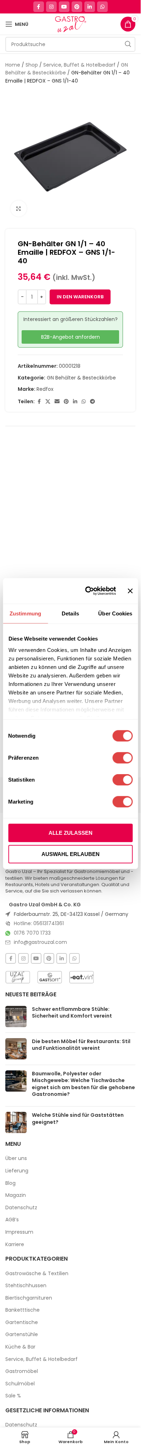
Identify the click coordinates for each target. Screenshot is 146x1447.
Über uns (16, 1158)
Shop (32, 64)
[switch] (122, 758)
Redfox (45, 389)
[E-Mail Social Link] (57, 401)
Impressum (19, 1232)
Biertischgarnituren (28, 1298)
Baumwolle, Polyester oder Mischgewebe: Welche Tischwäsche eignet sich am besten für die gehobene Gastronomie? (83, 1084)
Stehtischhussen (25, 1285)
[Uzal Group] (17, 977)
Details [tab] (70, 613)
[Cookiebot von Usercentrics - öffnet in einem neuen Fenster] (87, 591)
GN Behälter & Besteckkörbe (81, 377)
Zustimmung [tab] (25, 613)
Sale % (13, 1395)
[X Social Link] (47, 401)
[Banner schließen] (130, 591)
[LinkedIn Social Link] (89, 6)
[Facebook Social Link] (38, 6)
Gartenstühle (21, 1334)
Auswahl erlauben (70, 854)
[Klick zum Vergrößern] (19, 208)
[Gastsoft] (49, 977)
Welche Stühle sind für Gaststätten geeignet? (78, 1118)
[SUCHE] (127, 44)
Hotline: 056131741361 (39, 923)
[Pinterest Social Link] (77, 6)
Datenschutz (21, 1207)
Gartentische (21, 1322)
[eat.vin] (81, 977)
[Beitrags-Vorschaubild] (16, 1016)
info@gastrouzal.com (40, 942)
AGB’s (12, 1219)
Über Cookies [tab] (115, 613)
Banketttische (22, 1310)
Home (12, 64)
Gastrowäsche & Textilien (36, 1273)
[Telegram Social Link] (92, 401)
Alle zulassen (70, 833)
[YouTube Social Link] (64, 6)
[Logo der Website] (70, 23)
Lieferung (16, 1170)
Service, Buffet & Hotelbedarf (79, 64)
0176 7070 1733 (32, 932)
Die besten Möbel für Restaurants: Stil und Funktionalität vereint (81, 1045)
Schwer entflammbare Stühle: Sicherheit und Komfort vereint (72, 1013)
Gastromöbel (21, 1371)
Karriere (14, 1244)
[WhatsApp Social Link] (102, 6)
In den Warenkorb (80, 296)
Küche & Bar (20, 1347)
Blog (10, 1183)
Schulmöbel (20, 1383)
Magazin (15, 1195)
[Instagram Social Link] (51, 6)
